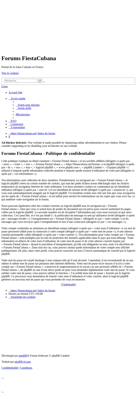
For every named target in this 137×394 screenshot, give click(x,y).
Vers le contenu (10, 73)
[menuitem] (28, 104)
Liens (4, 86)
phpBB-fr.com (22, 361)
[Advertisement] (68, 26)
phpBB (23, 355)
